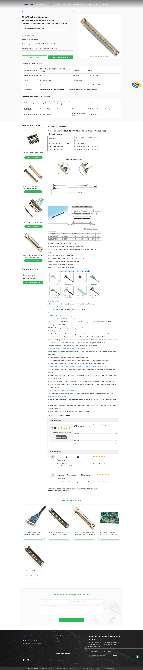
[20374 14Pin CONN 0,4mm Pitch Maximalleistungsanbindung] (34, 556)
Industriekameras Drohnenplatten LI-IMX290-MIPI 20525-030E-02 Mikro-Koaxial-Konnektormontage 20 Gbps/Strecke (109, 533)
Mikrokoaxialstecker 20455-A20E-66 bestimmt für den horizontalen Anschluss (32, 257)
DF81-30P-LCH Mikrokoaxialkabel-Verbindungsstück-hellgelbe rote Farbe (34, 533)
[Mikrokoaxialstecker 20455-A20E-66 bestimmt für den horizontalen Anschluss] (84, 518)
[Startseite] (28, 4)
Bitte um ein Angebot (60, 57)
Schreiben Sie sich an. (116, 655)
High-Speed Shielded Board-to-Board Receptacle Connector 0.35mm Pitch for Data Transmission (33, 153)
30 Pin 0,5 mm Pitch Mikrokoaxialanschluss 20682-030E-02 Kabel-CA (33, 222)
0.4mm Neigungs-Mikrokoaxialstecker (87, 488)
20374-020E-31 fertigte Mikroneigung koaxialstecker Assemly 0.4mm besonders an (59, 533)
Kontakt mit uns (79, 4)
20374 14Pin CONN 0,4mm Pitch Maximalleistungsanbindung (33, 571)
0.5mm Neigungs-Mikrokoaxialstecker (58, 490)
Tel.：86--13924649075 (30, 640)
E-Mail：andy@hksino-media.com (33, 643)
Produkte (50, 4)
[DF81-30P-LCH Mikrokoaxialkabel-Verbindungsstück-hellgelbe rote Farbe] (34, 518)
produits (32, 11)
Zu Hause (40, 4)
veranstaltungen (93, 4)
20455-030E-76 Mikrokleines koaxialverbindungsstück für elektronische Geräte (30, 188)
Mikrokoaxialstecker (41, 11)
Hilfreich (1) (62, 460)
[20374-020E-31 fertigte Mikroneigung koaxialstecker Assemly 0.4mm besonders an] (59, 518)
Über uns (67, 4)
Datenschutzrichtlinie (32, 668)
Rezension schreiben (61, 437)
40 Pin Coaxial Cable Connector (66, 488)
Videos (58, 4)
